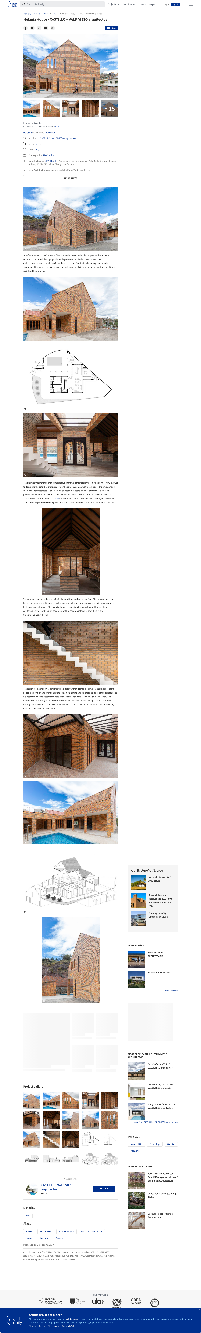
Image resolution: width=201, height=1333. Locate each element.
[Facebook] (25, 28)
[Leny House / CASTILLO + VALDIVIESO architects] (136, 1091)
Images (151, 4)
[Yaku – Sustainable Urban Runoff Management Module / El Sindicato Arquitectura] (136, 1180)
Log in (166, 4)
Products (132, 4)
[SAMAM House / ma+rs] (136, 979)
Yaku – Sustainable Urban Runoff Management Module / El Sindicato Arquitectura (163, 1177)
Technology (155, 1144)
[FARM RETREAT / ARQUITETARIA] (136, 959)
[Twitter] (32, 28)
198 (36, 144)
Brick (28, 1215)
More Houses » (171, 990)
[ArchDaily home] (12, 4)
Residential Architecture (91, 1231)
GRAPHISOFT (51, 161)
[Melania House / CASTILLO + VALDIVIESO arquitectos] (31, 1100)
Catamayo (54, 498)
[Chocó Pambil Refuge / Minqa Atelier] (136, 1200)
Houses (27, 132)
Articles (122, 4)
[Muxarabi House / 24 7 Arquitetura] (138, 883)
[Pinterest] (53, 28)
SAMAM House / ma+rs (159, 972)
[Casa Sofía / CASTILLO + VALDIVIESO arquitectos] (136, 1071)
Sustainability (136, 1144)
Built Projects (46, 1231)
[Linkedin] (39, 28)
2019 (36, 149)
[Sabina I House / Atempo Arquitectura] (136, 1220)
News (143, 4)
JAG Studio (48, 155)
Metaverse (135, 1150)
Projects (112, 4)
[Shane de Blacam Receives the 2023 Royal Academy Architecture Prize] (138, 900)
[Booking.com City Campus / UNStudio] (138, 919)
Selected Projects (66, 1231)
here (57, 126)
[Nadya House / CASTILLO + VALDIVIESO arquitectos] (136, 1111)
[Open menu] (191, 4)
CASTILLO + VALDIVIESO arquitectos (58, 138)
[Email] (46, 28)
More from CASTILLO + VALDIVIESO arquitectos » (156, 1122)
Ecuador (50, 132)
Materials (171, 1144)
